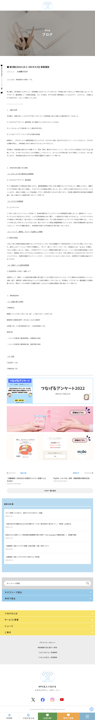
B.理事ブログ (22, 71)
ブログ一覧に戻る (50, 491)
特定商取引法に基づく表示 (47, 647)
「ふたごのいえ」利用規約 (47, 652)
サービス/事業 (12, 619)
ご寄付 (8, 632)
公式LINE (47, 718)
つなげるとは (28, 718)
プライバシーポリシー (47, 642)
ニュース (9, 625)
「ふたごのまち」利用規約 (47, 657)
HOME (9, 718)
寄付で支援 (68, 718)
